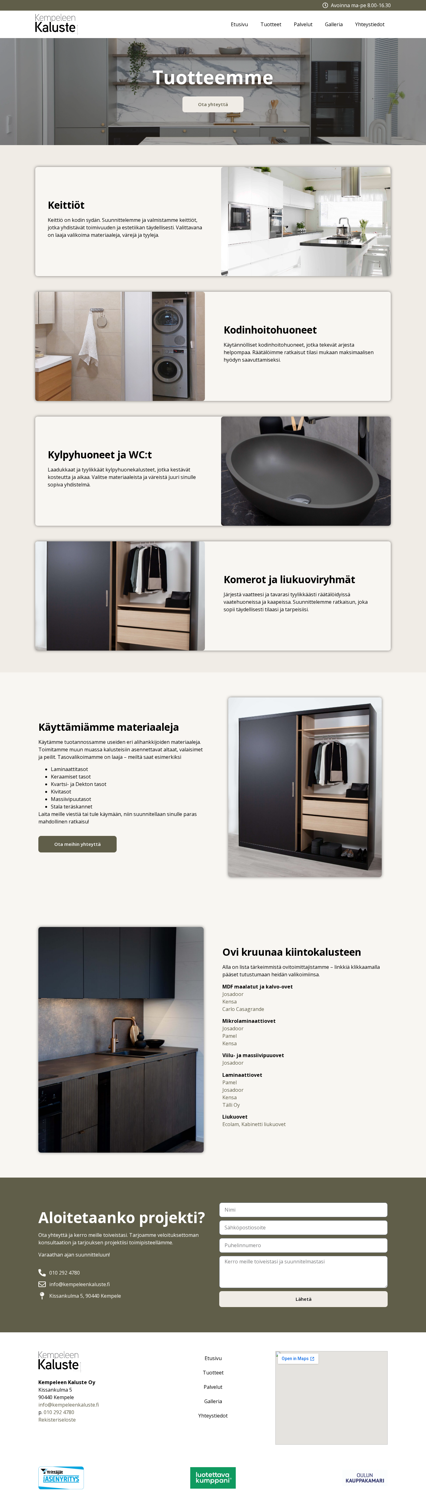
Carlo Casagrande (243, 1009)
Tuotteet (270, 24)
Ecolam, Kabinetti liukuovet (254, 1124)
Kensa (229, 1001)
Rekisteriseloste (57, 1419)
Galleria (334, 24)
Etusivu (239, 24)
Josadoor (233, 994)
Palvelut (303, 24)
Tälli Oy (231, 1104)
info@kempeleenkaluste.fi (68, 1404)
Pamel (229, 1035)
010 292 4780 (59, 1412)
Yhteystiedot (370, 24)
